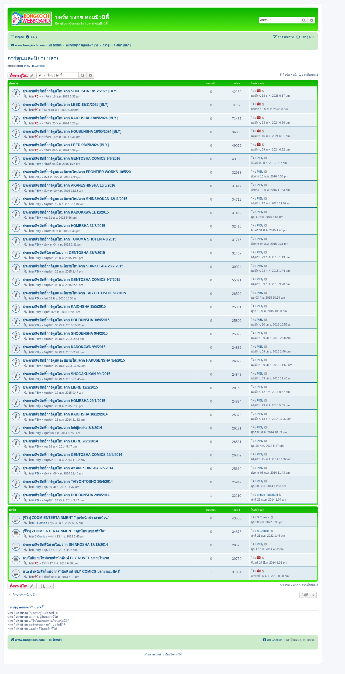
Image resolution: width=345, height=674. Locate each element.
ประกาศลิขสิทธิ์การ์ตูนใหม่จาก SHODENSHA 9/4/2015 (65, 333)
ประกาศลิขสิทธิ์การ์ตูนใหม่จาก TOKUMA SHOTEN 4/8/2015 (69, 239)
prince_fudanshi (267, 494)
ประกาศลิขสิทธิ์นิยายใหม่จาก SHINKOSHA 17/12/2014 (65, 545)
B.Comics (38, 65)
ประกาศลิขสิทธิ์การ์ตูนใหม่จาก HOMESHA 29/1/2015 (64, 401)
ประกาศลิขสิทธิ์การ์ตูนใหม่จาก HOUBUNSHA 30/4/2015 (66, 320)
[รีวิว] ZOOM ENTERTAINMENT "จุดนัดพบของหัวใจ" (64, 531)
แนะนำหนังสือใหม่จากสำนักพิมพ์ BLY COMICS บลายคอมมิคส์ (71, 572)
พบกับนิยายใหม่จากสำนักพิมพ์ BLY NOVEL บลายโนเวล (66, 558)
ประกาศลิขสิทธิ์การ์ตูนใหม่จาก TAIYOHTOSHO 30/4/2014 (68, 482)
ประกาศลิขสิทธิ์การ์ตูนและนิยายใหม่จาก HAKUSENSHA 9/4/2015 (74, 360)
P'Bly (27, 65)
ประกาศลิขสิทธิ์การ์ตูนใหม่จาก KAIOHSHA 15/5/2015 (64, 307)
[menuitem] (31, 37)
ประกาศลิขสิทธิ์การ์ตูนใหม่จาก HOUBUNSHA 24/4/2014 (66, 495)
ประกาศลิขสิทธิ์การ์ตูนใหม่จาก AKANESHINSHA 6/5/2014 (68, 468)
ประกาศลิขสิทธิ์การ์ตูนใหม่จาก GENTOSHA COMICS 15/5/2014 (72, 455)
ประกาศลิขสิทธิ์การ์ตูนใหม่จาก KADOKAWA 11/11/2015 (66, 212)
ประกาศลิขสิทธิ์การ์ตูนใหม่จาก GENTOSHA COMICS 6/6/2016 (71, 158)
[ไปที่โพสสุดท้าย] (263, 90)
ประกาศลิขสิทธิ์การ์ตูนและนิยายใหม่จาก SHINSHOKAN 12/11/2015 (75, 199)
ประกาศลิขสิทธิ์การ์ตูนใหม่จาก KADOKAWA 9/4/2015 (64, 347)
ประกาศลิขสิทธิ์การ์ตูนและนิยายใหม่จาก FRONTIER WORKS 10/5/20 (77, 172)
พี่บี (36, 96)
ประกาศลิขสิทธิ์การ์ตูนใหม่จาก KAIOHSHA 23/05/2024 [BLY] (70, 118)
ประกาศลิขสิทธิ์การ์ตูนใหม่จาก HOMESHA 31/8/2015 (64, 226)
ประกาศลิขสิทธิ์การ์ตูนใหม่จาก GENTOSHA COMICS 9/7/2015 (71, 280)
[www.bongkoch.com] (32, 17)
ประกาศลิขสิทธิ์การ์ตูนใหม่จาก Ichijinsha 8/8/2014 (62, 428)
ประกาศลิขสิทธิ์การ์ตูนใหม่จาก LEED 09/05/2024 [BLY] (66, 145)
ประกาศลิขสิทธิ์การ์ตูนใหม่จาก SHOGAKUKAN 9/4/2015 (66, 374)
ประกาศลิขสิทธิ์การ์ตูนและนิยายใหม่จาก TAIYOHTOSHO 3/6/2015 (74, 293)
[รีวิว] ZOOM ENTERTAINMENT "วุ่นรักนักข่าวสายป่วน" (66, 518)
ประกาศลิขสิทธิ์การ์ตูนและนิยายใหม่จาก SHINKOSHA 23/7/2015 (73, 266)
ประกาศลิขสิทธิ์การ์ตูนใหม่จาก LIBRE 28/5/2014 (60, 441)
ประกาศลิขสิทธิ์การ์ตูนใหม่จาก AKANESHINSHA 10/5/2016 (69, 185)
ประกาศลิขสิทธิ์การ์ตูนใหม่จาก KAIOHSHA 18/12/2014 (65, 414)
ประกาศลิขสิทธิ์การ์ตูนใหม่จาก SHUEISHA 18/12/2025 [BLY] (70, 91)
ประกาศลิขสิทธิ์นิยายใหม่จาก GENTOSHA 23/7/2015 (64, 253)
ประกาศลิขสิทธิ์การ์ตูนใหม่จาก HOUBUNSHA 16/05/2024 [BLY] (72, 132)
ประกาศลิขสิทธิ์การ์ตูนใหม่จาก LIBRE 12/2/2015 (60, 387)
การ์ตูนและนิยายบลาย (34, 58)
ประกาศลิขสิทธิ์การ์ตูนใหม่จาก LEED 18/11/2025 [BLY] (65, 105)
